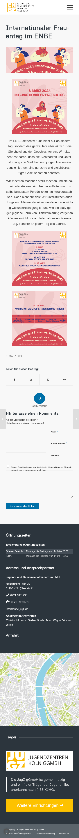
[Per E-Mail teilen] (64, 379)
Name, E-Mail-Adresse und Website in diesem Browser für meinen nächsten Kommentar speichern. (41, 468)
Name (54, 431)
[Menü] (68, 7)
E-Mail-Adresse (59, 443)
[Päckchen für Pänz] (76, 419)
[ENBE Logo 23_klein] (33, 7)
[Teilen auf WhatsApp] (48, 379)
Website (55, 455)
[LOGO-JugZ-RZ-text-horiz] (39, 761)
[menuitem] (68, 7)
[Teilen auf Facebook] (14, 379)
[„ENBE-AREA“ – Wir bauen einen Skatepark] (3, 419)
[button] (6, 831)
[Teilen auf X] (31, 379)
